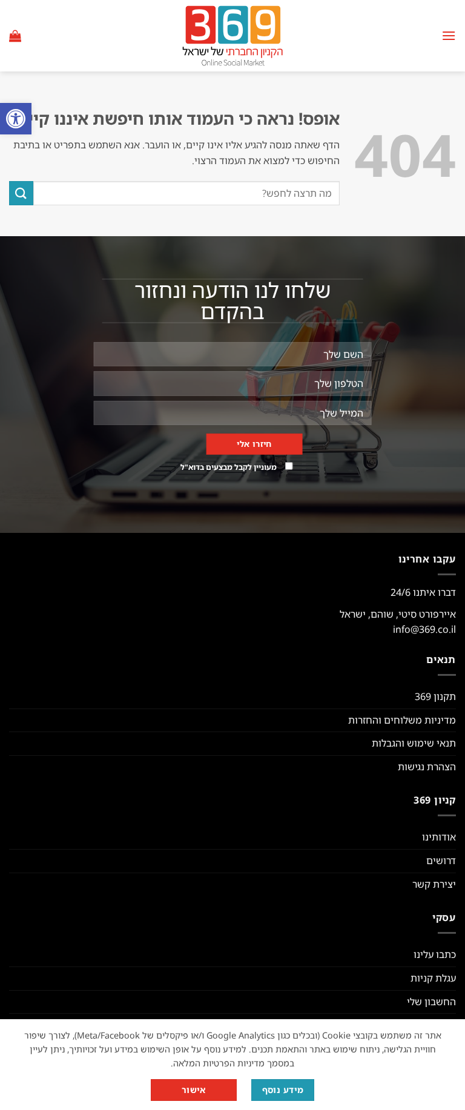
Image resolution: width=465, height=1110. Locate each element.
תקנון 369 (435, 696)
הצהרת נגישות (427, 766)
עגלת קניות (433, 978)
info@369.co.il (424, 629)
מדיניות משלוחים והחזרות (402, 720)
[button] (15, 118)
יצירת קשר (434, 884)
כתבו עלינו (435, 954)
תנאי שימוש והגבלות (414, 743)
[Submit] (21, 193)
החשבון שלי (431, 1001)
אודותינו (439, 837)
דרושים (441, 860)
